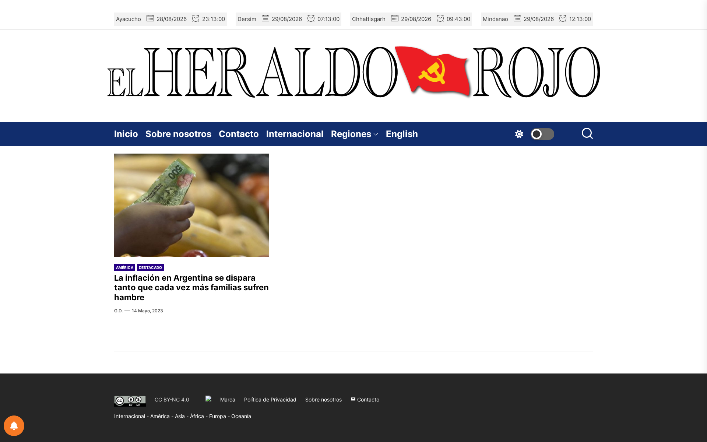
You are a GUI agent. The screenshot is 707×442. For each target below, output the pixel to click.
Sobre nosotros (178, 134)
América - (162, 416)
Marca (227, 399)
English (402, 134)
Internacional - (132, 416)
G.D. (118, 310)
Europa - (220, 416)
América (124, 267)
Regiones (351, 134)
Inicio (126, 134)
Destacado (150, 267)
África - (199, 416)
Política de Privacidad (270, 399)
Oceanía (241, 416)
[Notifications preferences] (14, 425)
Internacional (295, 134)
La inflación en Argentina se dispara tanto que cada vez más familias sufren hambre (191, 287)
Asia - (182, 416)
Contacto (239, 134)
